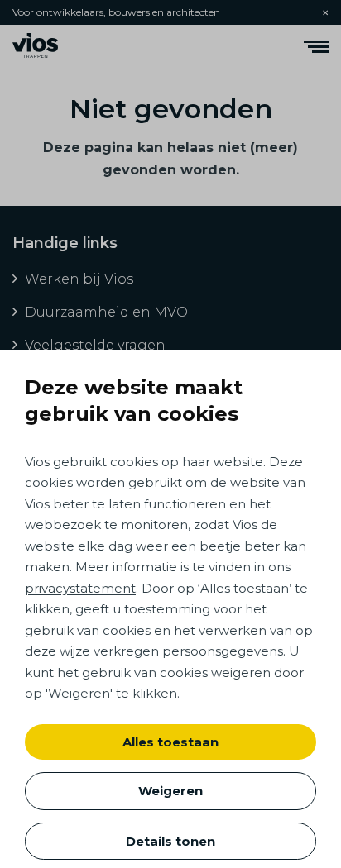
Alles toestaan (170, 742)
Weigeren (170, 791)
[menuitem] (170, 279)
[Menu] (316, 45)
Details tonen (170, 841)
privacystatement (80, 588)
